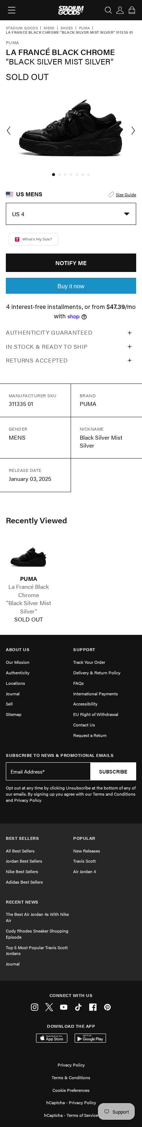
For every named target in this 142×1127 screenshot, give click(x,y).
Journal (13, 693)
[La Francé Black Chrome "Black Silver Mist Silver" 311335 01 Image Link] (28, 557)
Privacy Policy (71, 1064)
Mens (49, 28)
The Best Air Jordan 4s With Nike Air (37, 917)
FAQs (78, 683)
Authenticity (17, 672)
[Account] (120, 10)
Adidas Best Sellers (24, 882)
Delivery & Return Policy (97, 672)
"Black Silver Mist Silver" (28, 607)
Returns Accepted (37, 360)
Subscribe (113, 771)
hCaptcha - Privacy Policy (71, 1102)
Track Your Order (89, 662)
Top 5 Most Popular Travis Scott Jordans (37, 950)
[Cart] (131, 10)
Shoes (66, 28)
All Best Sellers (20, 850)
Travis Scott (84, 861)
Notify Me (71, 263)
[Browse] (11, 10)
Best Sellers (22, 838)
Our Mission (17, 662)
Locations (15, 683)
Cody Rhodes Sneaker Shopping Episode (37, 933)
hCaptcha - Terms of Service (71, 1115)
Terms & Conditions (71, 1077)
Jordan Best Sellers (24, 861)
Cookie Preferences (71, 1090)
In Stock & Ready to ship (46, 346)
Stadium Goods (22, 28)
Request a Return (90, 735)
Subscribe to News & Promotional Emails (60, 755)
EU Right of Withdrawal (95, 714)
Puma (84, 28)
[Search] (108, 10)
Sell (9, 703)
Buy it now (71, 286)
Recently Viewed (36, 520)
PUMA (28, 579)
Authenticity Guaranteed (49, 332)
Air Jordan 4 (84, 871)
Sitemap (13, 714)
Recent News (22, 902)
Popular (84, 838)
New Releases (86, 850)
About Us (17, 649)
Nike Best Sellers (22, 871)
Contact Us (84, 724)
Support (84, 649)
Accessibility (85, 703)
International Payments (95, 693)
